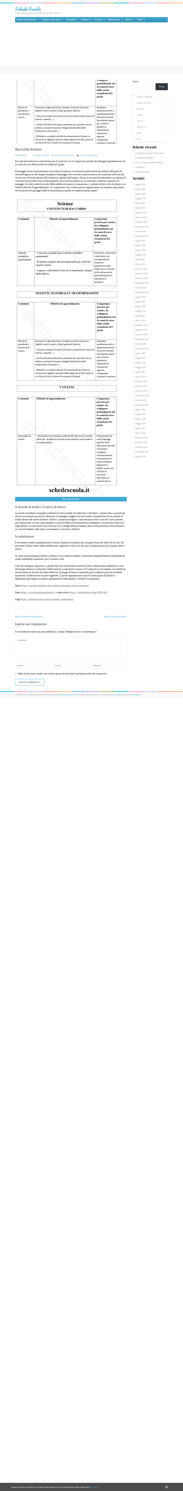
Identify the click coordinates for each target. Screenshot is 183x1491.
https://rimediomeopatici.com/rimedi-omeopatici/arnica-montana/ (55, 585)
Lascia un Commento (88, 155)
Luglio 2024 (140, 302)
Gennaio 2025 (141, 273)
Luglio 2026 (140, 189)
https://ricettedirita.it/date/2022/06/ (88, 592)
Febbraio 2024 (141, 325)
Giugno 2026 (140, 194)
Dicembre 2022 (141, 391)
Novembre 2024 (142, 283)
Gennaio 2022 (141, 442)
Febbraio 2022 (141, 438)
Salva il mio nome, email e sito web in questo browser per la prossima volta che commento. (62, 673)
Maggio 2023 (140, 367)
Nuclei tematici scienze (115, 616)
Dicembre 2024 (141, 278)
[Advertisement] (91, 46)
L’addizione (140, 167)
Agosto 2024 (140, 297)
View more (94, 1487)
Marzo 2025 (140, 264)
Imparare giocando (51, 19)
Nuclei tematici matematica (28, 616)
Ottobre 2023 (140, 344)
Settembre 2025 (142, 236)
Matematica (114, 19)
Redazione (22, 155)
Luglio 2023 (140, 358)
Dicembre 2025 (141, 222)
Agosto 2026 (140, 184)
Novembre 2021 (142, 452)
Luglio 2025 (140, 245)
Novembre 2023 (142, 339)
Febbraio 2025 (141, 269)
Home (65, 155)
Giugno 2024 (140, 306)
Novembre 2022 (142, 395)
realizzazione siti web (68, 695)
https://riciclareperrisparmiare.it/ (38, 592)
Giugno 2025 (140, 250)
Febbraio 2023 (141, 381)
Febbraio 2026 (141, 212)
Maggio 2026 (140, 198)
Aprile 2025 (140, 259)
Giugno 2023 (140, 363)
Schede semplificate (26, 19)
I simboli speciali (142, 172)
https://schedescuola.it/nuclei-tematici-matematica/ (47, 599)
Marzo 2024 (140, 320)
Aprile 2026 (140, 203)
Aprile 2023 (140, 372)
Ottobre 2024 (140, 287)
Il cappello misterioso (144, 158)
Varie (140, 19)
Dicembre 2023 (141, 334)
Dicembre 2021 (141, 447)
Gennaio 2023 (141, 386)
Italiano (85, 19)
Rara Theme (117, 695)
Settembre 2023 (141, 348)
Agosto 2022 (140, 409)
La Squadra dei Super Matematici (149, 153)
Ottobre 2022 (140, 400)
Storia (129, 19)
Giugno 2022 (140, 419)
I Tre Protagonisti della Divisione (149, 162)
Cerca (135, 81)
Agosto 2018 (140, 456)
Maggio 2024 (140, 311)
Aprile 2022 (140, 428)
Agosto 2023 (140, 353)
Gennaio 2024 (141, 330)
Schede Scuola (28, 9)
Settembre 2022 (142, 405)
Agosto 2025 (140, 241)
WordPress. (136, 695)
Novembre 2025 (142, 227)
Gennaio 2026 (141, 217)
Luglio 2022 (140, 414)
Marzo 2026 (140, 208)
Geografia (70, 19)
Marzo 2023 (140, 377)
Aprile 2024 (140, 316)
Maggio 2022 (140, 423)
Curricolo (58, 155)
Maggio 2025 (140, 255)
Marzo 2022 (140, 433)
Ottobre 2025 (140, 231)
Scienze (98, 19)
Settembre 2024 (142, 292)
